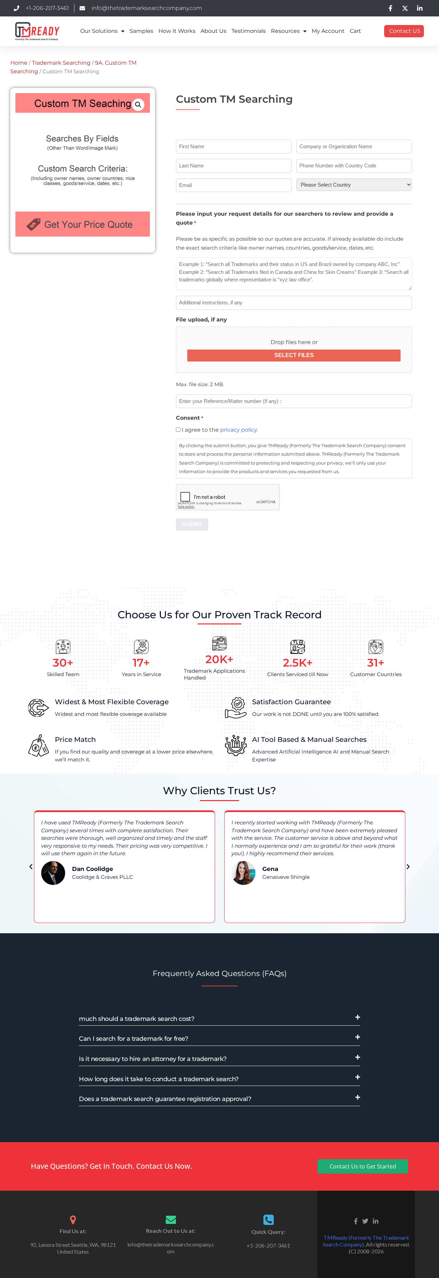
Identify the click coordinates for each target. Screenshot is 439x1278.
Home (18, 63)
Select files (294, 355)
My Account (328, 31)
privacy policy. (239, 430)
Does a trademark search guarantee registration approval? (165, 1099)
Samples (141, 31)
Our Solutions (99, 31)
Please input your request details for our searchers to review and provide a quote (284, 218)
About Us (213, 31)
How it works (176, 31)
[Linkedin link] (375, 1220)
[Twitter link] (365, 1220)
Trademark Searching (61, 63)
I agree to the (220, 430)
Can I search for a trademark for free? (133, 1038)
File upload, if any (201, 319)
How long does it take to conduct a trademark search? (159, 1079)
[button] (138, 105)
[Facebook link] (356, 1220)
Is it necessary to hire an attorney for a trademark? (153, 1059)
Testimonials (249, 31)
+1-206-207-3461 (268, 1245)
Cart (355, 31)
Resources (285, 31)
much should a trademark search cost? (136, 1019)
